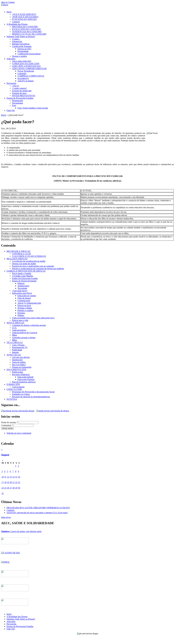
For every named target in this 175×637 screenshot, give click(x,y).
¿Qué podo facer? (19, 291)
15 (16, 477)
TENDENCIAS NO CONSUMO (27, 31)
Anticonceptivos (19, 330)
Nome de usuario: (9, 422)
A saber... (16, 39)
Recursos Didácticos (21, 374)
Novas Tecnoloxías (26, 71)
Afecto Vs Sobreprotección (29, 303)
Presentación (17, 100)
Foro (14, 105)
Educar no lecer (24, 305)
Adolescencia (23, 286)
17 (3, 482)
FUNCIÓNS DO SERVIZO (24, 19)
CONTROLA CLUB (21, 254)
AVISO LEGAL (14, 355)
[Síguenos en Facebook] (18, 411)
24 (3, 488)
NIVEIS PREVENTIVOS (23, 95)
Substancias (17, 41)
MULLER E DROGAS (17, 259)
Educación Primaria (26, 379)
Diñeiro (21, 315)
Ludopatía (22, 73)
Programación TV (20, 347)
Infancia (21, 283)
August (5, 454)
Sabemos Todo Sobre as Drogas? (21, 36)
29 (16, 488)
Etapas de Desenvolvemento (24, 281)
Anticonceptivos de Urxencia (24, 332)
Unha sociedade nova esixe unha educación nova (33, 318)
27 (11, 488)
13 (11, 477)
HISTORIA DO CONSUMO (25, 26)
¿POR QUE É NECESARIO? (25, 17)
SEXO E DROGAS (15, 323)
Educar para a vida (20, 320)
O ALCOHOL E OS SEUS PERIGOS (29, 256)
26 (8, 488)
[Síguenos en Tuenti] (52, 411)
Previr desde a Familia (21, 273)
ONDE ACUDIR (14, 389)
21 (13, 482)
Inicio (9, 12)
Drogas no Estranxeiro (21, 367)
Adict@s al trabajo (26, 81)
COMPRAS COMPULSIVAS (31, 76)
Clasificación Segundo (21, 46)
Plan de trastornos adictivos (24, 382)
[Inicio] (4, 5)
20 (11, 482)
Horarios (21, 313)
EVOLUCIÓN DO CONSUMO (26, 29)
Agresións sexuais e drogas (23, 337)
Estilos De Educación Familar (25, 278)
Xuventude (22, 288)
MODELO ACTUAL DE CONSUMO (29, 34)
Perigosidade (23, 51)
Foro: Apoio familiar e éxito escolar (33, 108)
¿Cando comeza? (19, 88)
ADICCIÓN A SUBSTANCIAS (26, 66)
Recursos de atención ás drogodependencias (31, 397)
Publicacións (17, 372)
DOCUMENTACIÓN (16, 369)
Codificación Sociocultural (29, 54)
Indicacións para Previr (22, 293)
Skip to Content (8, 2)
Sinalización (17, 360)
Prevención (11, 83)
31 (3, 493)
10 (3, 477)
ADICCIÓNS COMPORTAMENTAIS (29, 68)
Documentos (17, 103)
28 (13, 488)
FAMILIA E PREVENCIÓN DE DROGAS (26, 271)
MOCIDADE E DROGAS (18, 251)
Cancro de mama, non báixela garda (21, 531)
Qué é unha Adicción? (21, 61)
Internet (15, 352)
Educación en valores (27, 295)
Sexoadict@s (23, 78)
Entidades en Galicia (21, 394)
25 (5, 488)
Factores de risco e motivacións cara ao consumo (33, 266)
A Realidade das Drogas (17, 24)
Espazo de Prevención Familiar (20, 98)
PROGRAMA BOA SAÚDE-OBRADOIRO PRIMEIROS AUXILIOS (38, 508)
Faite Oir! (11, 110)
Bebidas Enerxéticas (21, 44)
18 (5, 482)
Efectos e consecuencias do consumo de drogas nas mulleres (38, 268)
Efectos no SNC (25, 49)
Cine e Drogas (18, 345)
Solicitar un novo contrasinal (19, 433)
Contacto (16, 22)
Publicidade (17, 350)
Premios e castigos (25, 310)
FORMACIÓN (13, 384)
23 (19, 482)
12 (8, 477)
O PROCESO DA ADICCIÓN (25, 63)
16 (19, 477)
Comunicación (24, 300)
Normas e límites (25, 308)
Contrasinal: (7, 425)
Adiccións (11, 58)
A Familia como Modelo (22, 276)
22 (16, 482)
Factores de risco (19, 93)
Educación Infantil (25, 377)
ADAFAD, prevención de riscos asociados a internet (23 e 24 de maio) (37, 512)
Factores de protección (21, 91)
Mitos (14, 335)
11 (5, 477)
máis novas (6, 517)
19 (8, 482)
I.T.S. (14, 328)
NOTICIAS (12, 399)
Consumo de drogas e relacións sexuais (29, 325)
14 (13, 477)
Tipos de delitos (19, 362)
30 (19, 488)
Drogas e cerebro (19, 56)
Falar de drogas (24, 298)
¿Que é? (15, 86)
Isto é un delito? (19, 364)
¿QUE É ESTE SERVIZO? (24, 14)
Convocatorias (18, 387)
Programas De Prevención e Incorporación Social (33, 392)
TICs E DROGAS (15, 342)
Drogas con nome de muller (24, 263)
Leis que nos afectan (21, 357)
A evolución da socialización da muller (28, 261)
